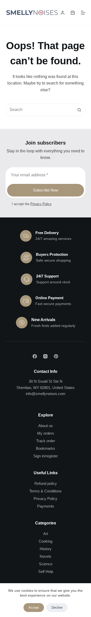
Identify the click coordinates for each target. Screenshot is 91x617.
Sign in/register (45, 456)
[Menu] (83, 12)
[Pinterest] (56, 356)
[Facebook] (35, 356)
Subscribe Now (45, 190)
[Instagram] (45, 356)
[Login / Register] (62, 13)
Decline (57, 607)
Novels (45, 556)
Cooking (45, 541)
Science (45, 564)
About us (45, 426)
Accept (34, 607)
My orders (45, 433)
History (46, 549)
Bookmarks (45, 448)
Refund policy (45, 483)
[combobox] (39, 109)
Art (45, 533)
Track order (45, 441)
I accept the (32, 204)
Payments (45, 506)
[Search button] (79, 110)
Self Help (45, 571)
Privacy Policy (41, 204)
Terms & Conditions (45, 491)
